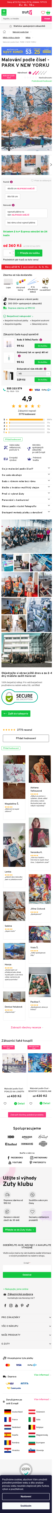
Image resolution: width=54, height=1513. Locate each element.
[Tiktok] (27, 1297)
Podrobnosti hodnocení (40, 80)
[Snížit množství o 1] (13, 251)
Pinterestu (28, 1154)
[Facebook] (5, 1297)
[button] (25, 729)
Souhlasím (25, 1505)
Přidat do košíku (28, 249)
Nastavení (26, 1496)
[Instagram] (11, 1297)
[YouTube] (16, 1297)
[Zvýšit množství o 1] (13, 248)
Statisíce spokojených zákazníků (28, 26)
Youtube (40, 1150)
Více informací (39, 1366)
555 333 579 (14, 385)
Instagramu (17, 1150)
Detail (20, 1090)
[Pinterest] (22, 1297)
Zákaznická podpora (20, 1286)
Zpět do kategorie (18, 705)
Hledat (45, 18)
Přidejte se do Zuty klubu (18, 1221)
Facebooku (28, 1145)
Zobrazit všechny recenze (25, 1016)
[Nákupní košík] (47, 12)
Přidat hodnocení (13, 436)
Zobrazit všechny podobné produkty (26, 1102)
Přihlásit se (26, 1267)
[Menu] (3, 12)
